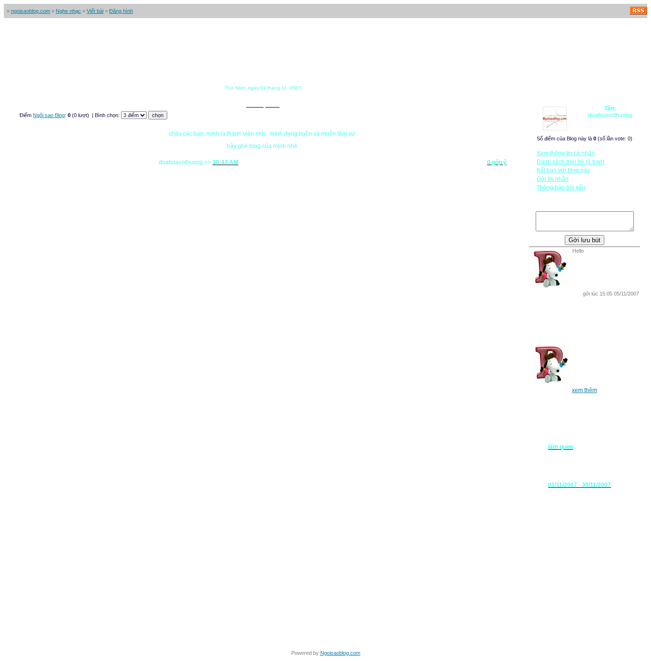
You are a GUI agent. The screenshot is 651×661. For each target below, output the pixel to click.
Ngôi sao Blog (49, 115)
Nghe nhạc (68, 11)
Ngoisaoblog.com (340, 653)
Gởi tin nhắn (553, 179)
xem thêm (584, 390)
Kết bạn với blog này (563, 170)
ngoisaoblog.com (30, 11)
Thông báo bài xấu (561, 187)
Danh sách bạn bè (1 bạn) (570, 161)
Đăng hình (121, 11)
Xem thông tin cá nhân (566, 153)
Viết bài (95, 11)
